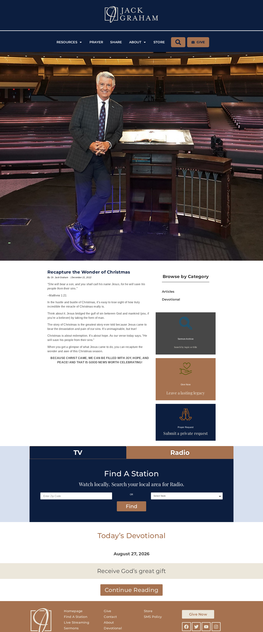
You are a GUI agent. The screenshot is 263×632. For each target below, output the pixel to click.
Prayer (96, 42)
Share (116, 42)
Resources (67, 42)
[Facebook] (186, 626)
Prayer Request (186, 427)
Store (159, 42)
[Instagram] (216, 626)
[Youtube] (206, 626)
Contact (110, 617)
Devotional (171, 299)
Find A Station (75, 617)
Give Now (186, 384)
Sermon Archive (186, 339)
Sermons (71, 628)
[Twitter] (196, 626)
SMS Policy (153, 617)
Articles (168, 292)
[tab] (78, 452)
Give (107, 611)
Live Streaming (76, 622)
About (135, 42)
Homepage (73, 611)
